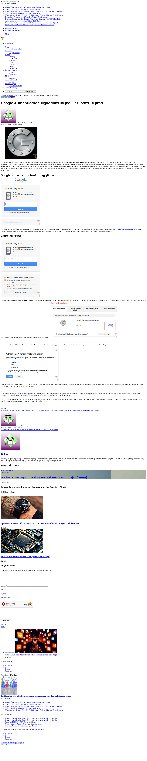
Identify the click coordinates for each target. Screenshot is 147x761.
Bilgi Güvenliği (14, 53)
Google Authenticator (18, 393)
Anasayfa (4, 95)
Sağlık (11, 82)
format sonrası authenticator (44, 410)
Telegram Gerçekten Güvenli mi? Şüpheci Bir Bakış (23, 21)
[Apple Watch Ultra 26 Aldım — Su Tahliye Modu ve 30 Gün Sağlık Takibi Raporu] (22, 519)
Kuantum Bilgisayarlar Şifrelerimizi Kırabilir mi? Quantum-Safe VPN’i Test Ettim (33, 19)
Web (11, 66)
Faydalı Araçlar (10, 84)
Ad (2, 590)
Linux (11, 72)
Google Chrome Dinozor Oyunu (16, 724)
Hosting (12, 57)
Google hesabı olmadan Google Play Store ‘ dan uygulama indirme (28, 718)
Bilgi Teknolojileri (15, 49)
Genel (7, 47)
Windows (12, 74)
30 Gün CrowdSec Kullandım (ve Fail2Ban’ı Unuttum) (24, 9)
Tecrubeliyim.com (38, 729)
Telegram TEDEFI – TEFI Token (16, 722)
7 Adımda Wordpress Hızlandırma (16, 726)
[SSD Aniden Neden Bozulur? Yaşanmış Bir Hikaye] (22, 552)
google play (96, 410)
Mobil (7, 76)
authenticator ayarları (8, 410)
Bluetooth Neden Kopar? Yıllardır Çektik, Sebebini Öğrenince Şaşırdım (29, 25)
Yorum (4, 586)
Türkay (18, 122)
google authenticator (66, 410)
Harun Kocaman (36, 724)
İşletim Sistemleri (11, 70)
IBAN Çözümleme (15, 86)
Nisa (55, 718)
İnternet (7, 55)
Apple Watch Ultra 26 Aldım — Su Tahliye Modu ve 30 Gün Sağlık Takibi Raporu (33, 11)
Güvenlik (8, 51)
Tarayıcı (12, 64)
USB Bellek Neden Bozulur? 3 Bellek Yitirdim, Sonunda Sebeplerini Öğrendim (32, 23)
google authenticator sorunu (82, 410)
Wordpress (13, 68)
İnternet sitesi (5, 598)
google (56, 410)
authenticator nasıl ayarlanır (24, 410)
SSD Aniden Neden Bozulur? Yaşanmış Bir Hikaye (22, 13)
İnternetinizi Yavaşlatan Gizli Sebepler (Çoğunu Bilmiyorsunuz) (26, 17)
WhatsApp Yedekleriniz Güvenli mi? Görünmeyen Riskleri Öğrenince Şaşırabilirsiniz (34, 15)
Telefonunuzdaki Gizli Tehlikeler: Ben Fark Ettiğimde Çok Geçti (31, 655)
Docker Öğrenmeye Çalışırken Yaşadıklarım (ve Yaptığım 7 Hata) (27, 7)
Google (12, 60)
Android (12, 78)
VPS (15, 58)
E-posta (4, 594)
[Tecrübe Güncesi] (2, 40)
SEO (11, 62)
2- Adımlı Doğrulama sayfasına (127, 229)
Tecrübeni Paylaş (11, 88)
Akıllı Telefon (12, 95)
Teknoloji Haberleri (11, 80)
